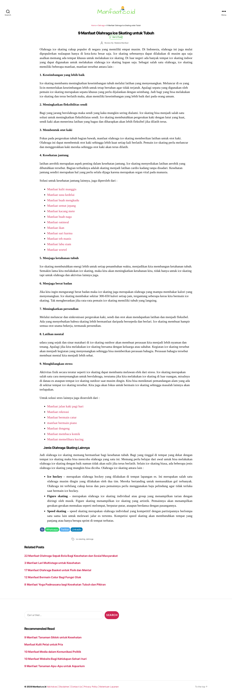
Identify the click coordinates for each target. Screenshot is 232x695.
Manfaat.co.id (39, 686)
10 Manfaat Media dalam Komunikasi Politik (52, 651)
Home (93, 25)
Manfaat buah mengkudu (63, 200)
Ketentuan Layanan (109, 686)
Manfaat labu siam (59, 244)
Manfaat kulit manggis (61, 189)
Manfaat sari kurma (59, 233)
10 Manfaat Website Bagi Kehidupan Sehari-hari (55, 658)
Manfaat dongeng (58, 428)
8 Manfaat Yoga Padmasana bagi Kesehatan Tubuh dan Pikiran (65, 584)
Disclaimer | (65, 686)
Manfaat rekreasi (58, 412)
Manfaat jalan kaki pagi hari (65, 406)
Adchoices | (53, 686)
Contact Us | (77, 686)
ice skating (80, 539)
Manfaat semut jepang (61, 205)
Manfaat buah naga (59, 216)
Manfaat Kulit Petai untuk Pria (43, 644)
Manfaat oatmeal (58, 222)
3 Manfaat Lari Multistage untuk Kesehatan (52, 563)
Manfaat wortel (57, 249)
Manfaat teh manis (59, 238)
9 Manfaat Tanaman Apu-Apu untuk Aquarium (54, 666)
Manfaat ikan (55, 227)
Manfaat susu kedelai (60, 194)
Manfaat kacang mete (61, 211)
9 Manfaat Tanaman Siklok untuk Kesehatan (53, 637)
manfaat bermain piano (62, 423)
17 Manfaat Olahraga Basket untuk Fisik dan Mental (57, 570)
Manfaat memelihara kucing (65, 439)
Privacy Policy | (92, 686)
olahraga (89, 539)
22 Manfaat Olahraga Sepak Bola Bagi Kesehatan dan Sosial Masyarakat (71, 555)
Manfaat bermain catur (62, 417)
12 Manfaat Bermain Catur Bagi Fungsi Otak (52, 577)
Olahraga (101, 25)
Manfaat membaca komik (63, 434)
